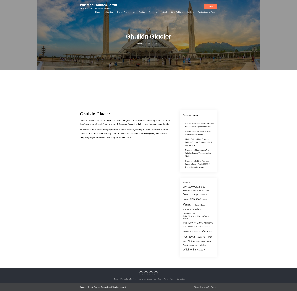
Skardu (198, 241)
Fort (191, 194)
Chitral (207, 190)
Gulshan (202, 195)
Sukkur (208, 241)
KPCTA (185, 223)
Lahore (192, 222)
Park (205, 231)
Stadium (203, 241)
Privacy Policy (168, 279)
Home (97, 12)
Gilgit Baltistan (177, 12)
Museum (207, 227)
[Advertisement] (148, 93)
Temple (191, 245)
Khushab (202, 210)
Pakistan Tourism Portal (98, 5)
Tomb (197, 245)
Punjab (142, 12)
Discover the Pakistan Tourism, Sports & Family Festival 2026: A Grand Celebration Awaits (197, 164)
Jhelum (204, 199)
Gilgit (196, 195)
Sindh (164, 12)
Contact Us (181, 279)
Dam (186, 194)
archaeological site (194, 186)
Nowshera (197, 232)
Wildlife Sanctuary (194, 249)
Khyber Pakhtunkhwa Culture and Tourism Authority (196, 217)
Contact (210, 7)
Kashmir (190, 12)
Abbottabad (186, 183)
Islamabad (109, 12)
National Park (188, 232)
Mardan (185, 227)
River (209, 236)
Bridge (194, 190)
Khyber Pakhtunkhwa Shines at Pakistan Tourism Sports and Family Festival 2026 (199, 142)
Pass (211, 232)
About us (157, 279)
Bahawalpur (187, 190)
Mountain (199, 227)
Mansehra (208, 223)
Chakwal (201, 190)
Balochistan (153, 12)
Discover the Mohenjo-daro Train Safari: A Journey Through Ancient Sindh (198, 153)
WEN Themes (211, 287)
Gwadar (208, 195)
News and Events (145, 279)
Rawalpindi (200, 237)
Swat (185, 245)
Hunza (185, 199)
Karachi (188, 204)
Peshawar (189, 236)
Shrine (191, 241)
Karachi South (191, 209)
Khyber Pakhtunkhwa (126, 12)
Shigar (184, 241)
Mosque (191, 227)
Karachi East (200, 205)
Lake (200, 222)
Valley (203, 245)
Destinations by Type (206, 12)
